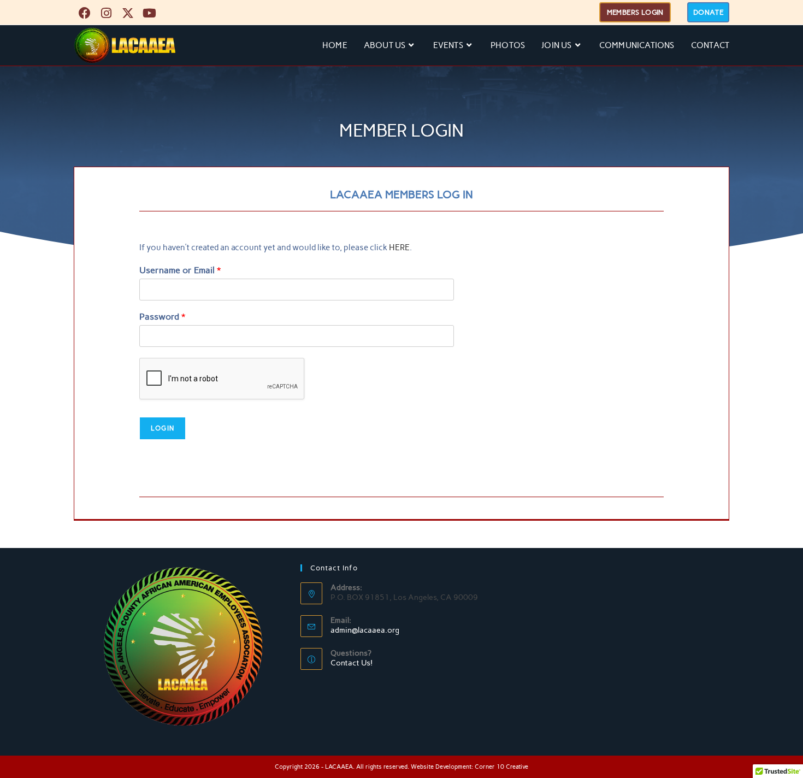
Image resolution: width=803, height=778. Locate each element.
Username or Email (180, 270)
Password (162, 316)
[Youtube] (150, 13)
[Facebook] (85, 13)
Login (162, 428)
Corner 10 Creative (501, 766)
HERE (399, 247)
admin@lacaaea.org (364, 630)
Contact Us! (351, 663)
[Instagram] (106, 13)
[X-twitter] (128, 13)
